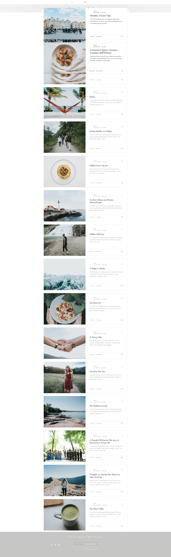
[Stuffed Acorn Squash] (65, 171)
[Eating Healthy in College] (65, 137)
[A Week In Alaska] (65, 274)
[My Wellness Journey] (65, 411)
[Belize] (65, 103)
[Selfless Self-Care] (65, 240)
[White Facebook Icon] (51, 545)
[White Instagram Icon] (59, 545)
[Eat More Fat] (65, 308)
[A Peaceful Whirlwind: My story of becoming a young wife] (65, 446)
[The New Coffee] (65, 514)
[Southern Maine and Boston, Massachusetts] (65, 206)
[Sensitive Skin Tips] (65, 377)
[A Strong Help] (65, 343)
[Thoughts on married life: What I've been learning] (65, 480)
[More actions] (123, 92)
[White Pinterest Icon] (55, 545)
